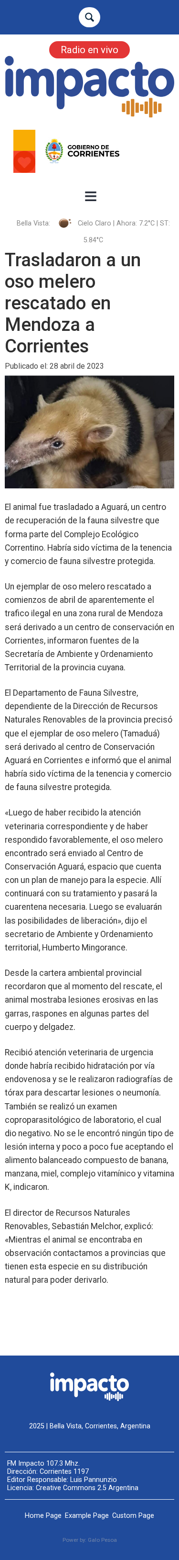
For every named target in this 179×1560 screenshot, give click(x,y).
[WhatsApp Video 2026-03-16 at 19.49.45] (89, 151)
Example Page (87, 1516)
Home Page (43, 1516)
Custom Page (133, 1516)
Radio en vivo (89, 50)
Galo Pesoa (102, 1540)
